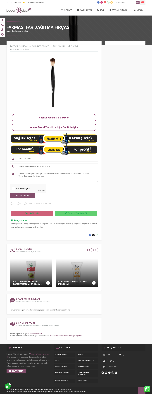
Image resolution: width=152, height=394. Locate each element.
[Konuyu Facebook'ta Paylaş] (90, 235)
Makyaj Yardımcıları (33, 46)
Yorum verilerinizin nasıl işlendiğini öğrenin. (66, 336)
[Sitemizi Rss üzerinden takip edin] (111, 2)
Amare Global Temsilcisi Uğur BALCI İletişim (54, 127)
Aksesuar (45, 46)
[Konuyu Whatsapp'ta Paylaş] (97, 235)
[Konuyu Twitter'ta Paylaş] (93, 235)
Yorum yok (75, 46)
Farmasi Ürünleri (21, 31)
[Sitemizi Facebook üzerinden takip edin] (98, 2)
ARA (137, 2)
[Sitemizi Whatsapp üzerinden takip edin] (108, 2)
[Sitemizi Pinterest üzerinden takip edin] (105, 2)
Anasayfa (10, 31)
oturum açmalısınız (34, 334)
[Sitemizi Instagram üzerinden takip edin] (101, 2)
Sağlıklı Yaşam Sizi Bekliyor (54, 117)
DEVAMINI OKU (18, 371)
